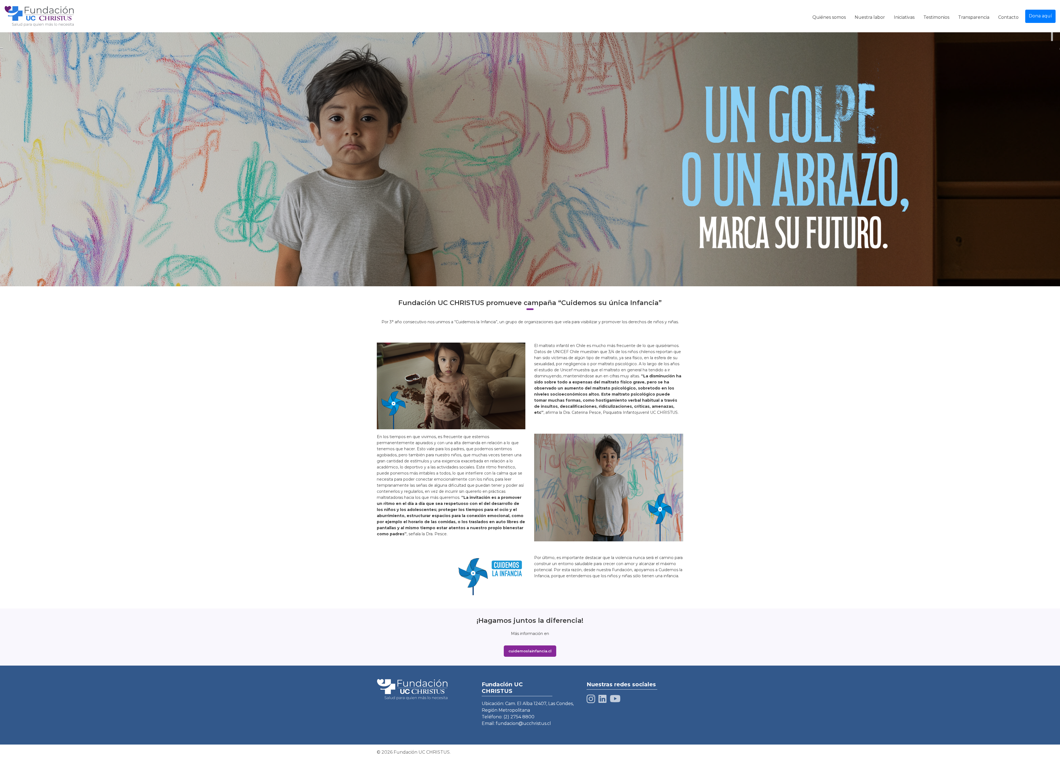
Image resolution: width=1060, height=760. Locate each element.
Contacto (1008, 17)
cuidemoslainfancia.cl (530, 651)
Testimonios (936, 17)
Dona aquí (1040, 15)
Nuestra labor (870, 17)
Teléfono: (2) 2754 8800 (508, 716)
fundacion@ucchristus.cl (523, 723)
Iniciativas (904, 17)
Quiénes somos (829, 17)
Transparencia (973, 17)
